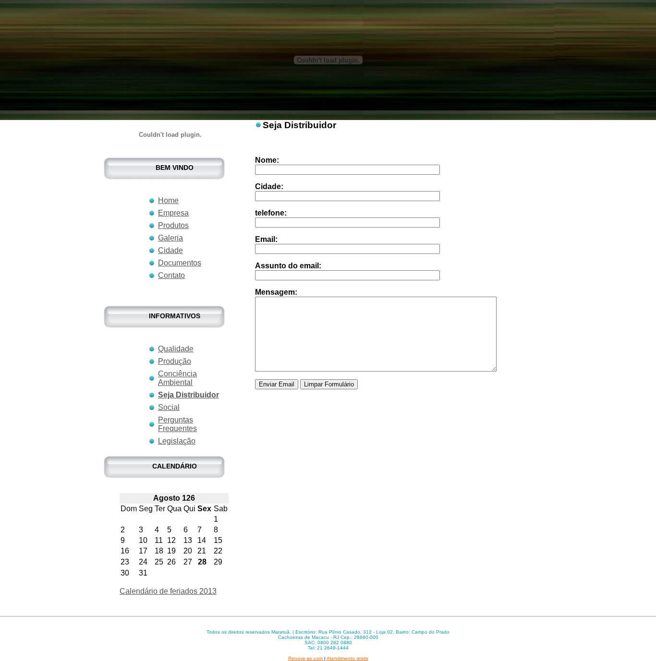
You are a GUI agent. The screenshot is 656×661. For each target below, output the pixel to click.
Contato (171, 275)
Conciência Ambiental (177, 378)
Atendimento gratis (347, 658)
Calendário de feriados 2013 (168, 591)
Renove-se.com (306, 658)
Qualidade (176, 349)
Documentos (179, 263)
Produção (174, 361)
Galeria (170, 238)
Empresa (173, 213)
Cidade (170, 250)
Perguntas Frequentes (177, 424)
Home (168, 200)
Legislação (176, 441)
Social (169, 407)
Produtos (173, 225)
